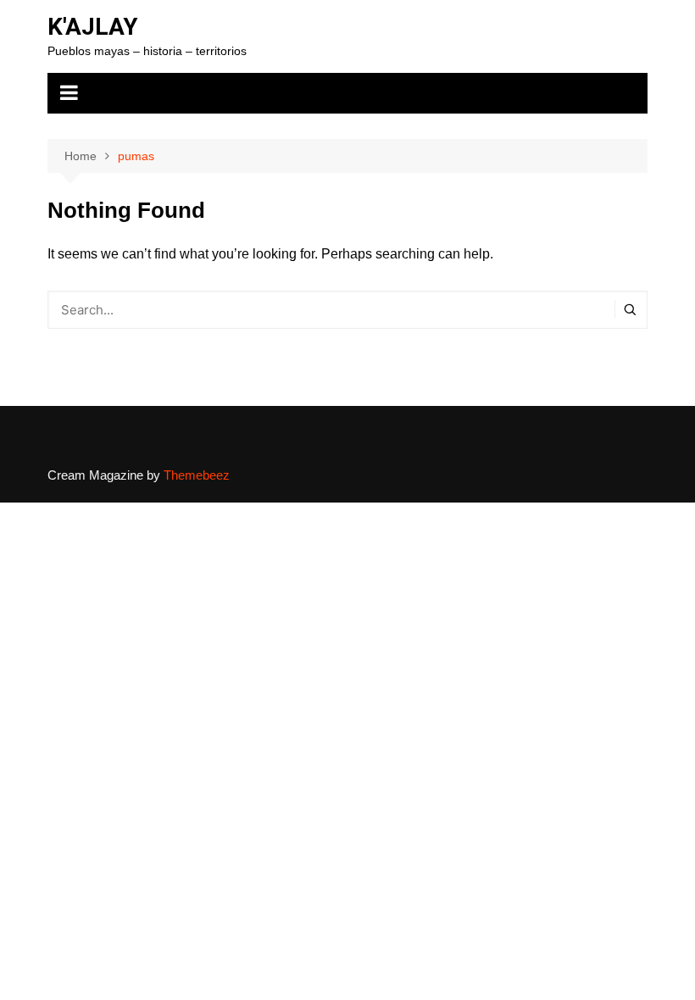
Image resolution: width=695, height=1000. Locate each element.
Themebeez (197, 475)
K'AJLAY (92, 27)
